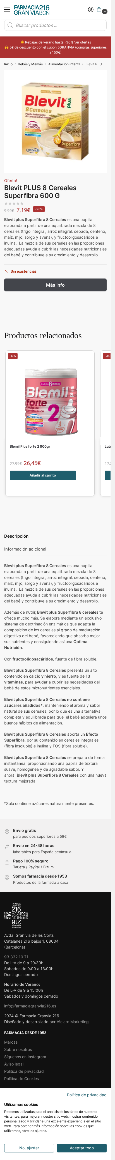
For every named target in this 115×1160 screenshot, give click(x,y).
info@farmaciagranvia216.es (30, 1006)
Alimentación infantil (64, 64)
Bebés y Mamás (30, 64)
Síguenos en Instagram (25, 1056)
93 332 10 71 (16, 956)
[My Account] (90, 10)
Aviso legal (13, 1064)
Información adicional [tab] (25, 549)
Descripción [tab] (16, 536)
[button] (100, 10)
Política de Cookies (21, 1078)
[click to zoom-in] (55, 121)
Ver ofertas (82, 42)
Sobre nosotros (18, 1049)
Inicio (8, 64)
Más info (55, 285)
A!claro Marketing (73, 1021)
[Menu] (12, 10)
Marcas (11, 1042)
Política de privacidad (24, 1071)
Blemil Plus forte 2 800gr (30, 446)
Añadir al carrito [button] (43, 475)
